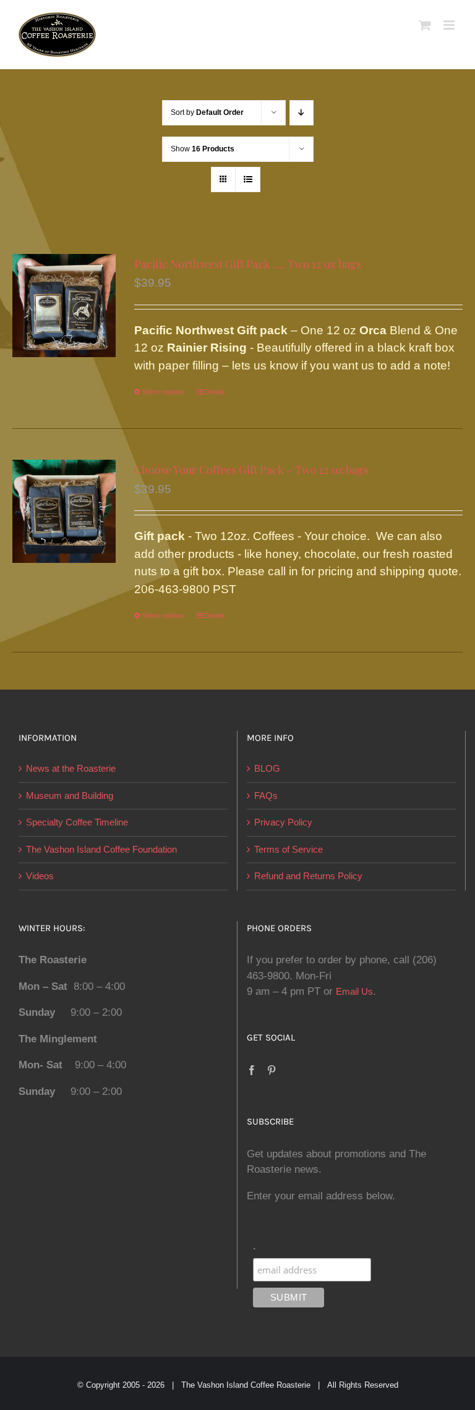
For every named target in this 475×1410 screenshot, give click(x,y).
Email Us (354, 991)
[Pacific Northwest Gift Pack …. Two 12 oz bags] (64, 305)
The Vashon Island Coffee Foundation (101, 849)
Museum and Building (69, 795)
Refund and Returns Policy (308, 876)
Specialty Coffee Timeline (77, 822)
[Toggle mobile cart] (425, 25)
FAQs (266, 795)
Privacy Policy (283, 822)
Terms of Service (288, 849)
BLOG (267, 768)
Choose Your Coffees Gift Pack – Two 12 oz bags (251, 469)
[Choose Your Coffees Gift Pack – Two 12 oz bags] (64, 511)
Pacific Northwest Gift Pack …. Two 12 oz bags (247, 263)
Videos (40, 876)
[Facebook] (252, 1070)
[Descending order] (301, 112)
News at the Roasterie (71, 768)
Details (215, 391)
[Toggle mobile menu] (449, 25)
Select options (163, 391)
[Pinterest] (271, 1070)
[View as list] (248, 179)
